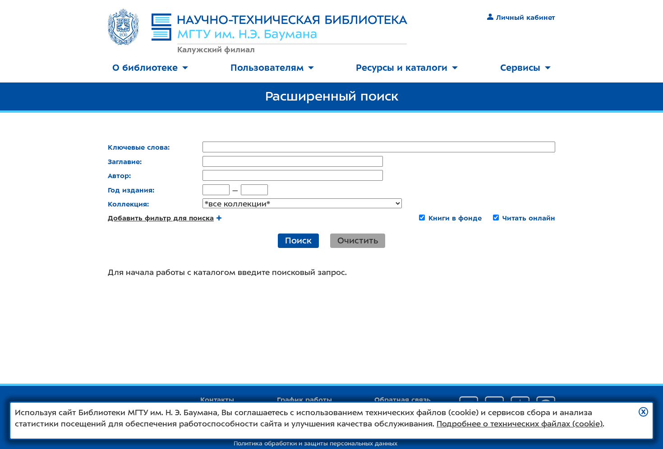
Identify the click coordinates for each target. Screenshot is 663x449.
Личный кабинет (525, 17)
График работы (304, 399)
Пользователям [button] (267, 68)
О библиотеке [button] (145, 68)
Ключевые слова (138, 147)
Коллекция (127, 204)
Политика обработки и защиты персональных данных (315, 443)
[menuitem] (150, 68)
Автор (118, 175)
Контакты (217, 399)
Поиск (298, 240)
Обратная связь (402, 399)
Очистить (357, 240)
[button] (643, 412)
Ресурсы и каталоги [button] (401, 68)
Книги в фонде (455, 218)
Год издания (130, 190)
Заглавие (124, 161)
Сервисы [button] (520, 68)
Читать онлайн (528, 218)
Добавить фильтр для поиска (161, 218)
